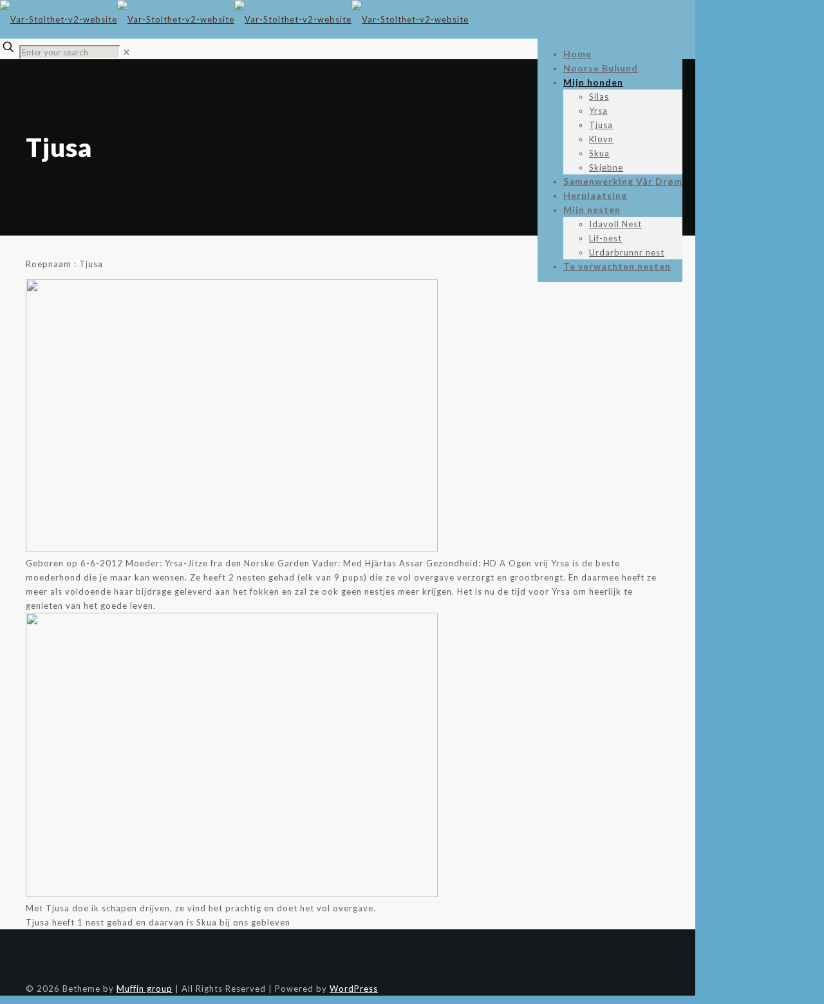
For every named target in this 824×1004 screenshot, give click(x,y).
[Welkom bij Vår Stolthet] (234, 19)
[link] (127, 52)
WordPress (354, 988)
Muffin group (145, 988)
